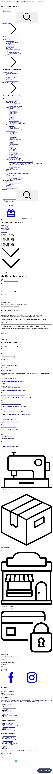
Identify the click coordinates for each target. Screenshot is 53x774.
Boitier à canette (12, 113)
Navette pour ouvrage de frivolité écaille (12, 381)
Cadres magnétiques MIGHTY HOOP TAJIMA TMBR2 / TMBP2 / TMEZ (26, 163)
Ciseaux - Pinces (13, 152)
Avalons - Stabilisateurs (14, 103)
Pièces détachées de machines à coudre (17, 123)
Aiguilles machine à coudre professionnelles (19, 173)
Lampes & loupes (13, 150)
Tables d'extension (13, 112)
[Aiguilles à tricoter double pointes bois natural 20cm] (12, 411)
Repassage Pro (9, 79)
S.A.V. (36, 750)
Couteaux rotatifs (13, 137)
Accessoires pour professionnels (13, 159)
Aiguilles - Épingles (13, 157)
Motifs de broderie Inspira (15, 179)
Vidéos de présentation (35, 700)
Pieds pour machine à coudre (15, 122)
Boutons (11, 136)
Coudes (11, 142)
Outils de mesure (13, 155)
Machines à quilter (10, 47)
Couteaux (11, 126)
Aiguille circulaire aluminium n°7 (10, 422)
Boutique (7, 228)
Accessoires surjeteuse (11, 124)
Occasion (8, 54)
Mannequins (12, 149)
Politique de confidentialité (14, 750)
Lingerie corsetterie (13, 144)
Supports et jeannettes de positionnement (18, 164)
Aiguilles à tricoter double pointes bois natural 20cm (15, 414)
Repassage (8, 51)
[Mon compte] (6, 206)
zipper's (11, 147)
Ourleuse (8, 78)
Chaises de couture (13, 132)
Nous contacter (4, 670)
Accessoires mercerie (10, 131)
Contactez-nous (4, 322)
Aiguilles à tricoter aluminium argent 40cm (13, 390)
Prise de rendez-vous (10, 181)
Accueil (2, 228)
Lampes (11, 165)
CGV (22, 750)
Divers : (2, 280)
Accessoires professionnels (12, 81)
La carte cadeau (26, 701)
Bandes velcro (12, 134)
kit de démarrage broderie (11, 101)
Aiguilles (8, 170)
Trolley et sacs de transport (15, 119)
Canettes (11, 108)
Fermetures (11, 133)
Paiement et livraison (29, 750)
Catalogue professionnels (8, 55)
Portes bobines (12, 127)
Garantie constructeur (18, 701)
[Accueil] (5, 8)
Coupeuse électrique (10, 74)
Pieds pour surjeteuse (14, 128)
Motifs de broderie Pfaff (14, 176)
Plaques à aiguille (13, 111)
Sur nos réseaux (12, 700)
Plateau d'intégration (13, 114)
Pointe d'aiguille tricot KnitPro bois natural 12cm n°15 (16, 397)
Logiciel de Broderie (10, 44)
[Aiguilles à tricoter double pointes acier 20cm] (11, 404)
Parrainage (8, 185)
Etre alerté (16, 307)
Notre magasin (26, 700)
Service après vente (9, 701)
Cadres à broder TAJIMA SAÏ (16, 160)
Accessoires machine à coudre (12, 107)
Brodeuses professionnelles (12, 73)
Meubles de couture (10, 46)
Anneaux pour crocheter (7, 438)
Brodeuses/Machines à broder (12, 42)
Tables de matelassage (14, 121)
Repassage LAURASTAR (15, 53)
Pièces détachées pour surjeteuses (16, 129)
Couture (11, 118)
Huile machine (12, 117)
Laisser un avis (4, 671)
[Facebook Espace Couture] (11, 682)
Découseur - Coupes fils (14, 153)
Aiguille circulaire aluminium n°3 (10, 446)
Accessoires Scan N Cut (11, 169)
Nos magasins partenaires (11, 188)
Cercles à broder (13, 104)
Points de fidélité (9, 184)
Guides (11, 168)
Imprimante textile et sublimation (13, 49)
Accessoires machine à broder (12, 100)
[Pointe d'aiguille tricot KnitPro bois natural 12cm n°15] (13, 395)
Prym (2, 279)
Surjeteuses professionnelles (12, 77)
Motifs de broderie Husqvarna (15, 178)
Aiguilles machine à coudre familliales (17, 172)
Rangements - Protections (15, 158)
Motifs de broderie (10, 175)
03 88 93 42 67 (4, 669)
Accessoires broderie (10, 102)
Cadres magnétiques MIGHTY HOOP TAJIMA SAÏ (21, 162)
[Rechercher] (27, 17)
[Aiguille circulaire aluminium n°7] (8, 419)
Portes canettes (12, 109)
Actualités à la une (5, 700)
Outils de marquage (13, 154)
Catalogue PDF (43, 700)
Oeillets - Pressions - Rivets (15, 139)
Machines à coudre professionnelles (14, 76)
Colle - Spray (12, 140)
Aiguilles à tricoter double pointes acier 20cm (13, 406)
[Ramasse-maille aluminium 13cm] (8, 427)
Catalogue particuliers (8, 23)
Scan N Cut (8, 48)
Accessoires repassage (14, 52)
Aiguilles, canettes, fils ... (14, 167)
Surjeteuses (8, 43)
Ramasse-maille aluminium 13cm (10, 429)
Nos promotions (19, 700)
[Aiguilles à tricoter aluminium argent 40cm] (10, 387)
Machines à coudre (10, 41)
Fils (7, 174)
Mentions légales (4, 750)
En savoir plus (4, 333)
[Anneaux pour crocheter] (6, 436)
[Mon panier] (6, 202)
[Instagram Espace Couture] (32, 682)
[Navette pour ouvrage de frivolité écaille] (8, 378)
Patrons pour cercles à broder (15, 106)
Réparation (11, 143)
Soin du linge (12, 138)
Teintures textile (12, 148)
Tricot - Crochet (12, 145)
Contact (5, 189)
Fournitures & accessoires (8, 82)
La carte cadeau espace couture (13, 183)
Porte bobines (12, 116)
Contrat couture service (11, 186)
